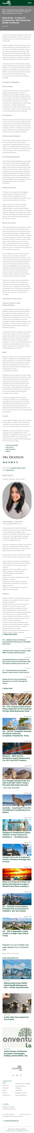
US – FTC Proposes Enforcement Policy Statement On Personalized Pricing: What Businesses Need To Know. (16, 710)
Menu (30, 3)
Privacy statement (21, 1129)
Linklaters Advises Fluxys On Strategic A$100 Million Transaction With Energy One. (16, 651)
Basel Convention (10, 449)
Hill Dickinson (10, 470)
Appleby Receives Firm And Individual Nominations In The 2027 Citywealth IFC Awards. (14, 681)
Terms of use (11, 1129)
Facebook (20, 1075)
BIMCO (8, 451)
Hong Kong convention (12, 445)
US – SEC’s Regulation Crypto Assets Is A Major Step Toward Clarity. (15, 933)
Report (24, 468)
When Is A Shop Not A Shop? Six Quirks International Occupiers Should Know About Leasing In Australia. (16, 885)
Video (4, 1090)
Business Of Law (20, 1093)
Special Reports (21, 1095)
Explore (5, 1088)
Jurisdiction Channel (22, 1083)
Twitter (17, 1075)
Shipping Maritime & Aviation (15, 10)
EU (26, 10)
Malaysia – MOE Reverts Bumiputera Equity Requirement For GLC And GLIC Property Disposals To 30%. (16, 759)
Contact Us (6, 1095)
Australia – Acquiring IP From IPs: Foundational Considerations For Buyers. (16, 810)
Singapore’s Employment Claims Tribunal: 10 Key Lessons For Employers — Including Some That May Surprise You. (16, 836)
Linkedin (13, 1075)
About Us (5, 1085)
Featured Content (16, 468)
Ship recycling (9, 447)
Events (4, 1093)
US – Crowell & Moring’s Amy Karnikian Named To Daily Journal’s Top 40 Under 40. (15, 671)
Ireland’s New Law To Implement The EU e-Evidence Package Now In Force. (16, 859)
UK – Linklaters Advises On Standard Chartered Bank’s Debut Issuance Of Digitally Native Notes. (16, 642)
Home (4, 10)
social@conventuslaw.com (11, 1120)
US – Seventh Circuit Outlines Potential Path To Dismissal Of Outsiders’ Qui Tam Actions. (15, 909)
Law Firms (18, 1090)
